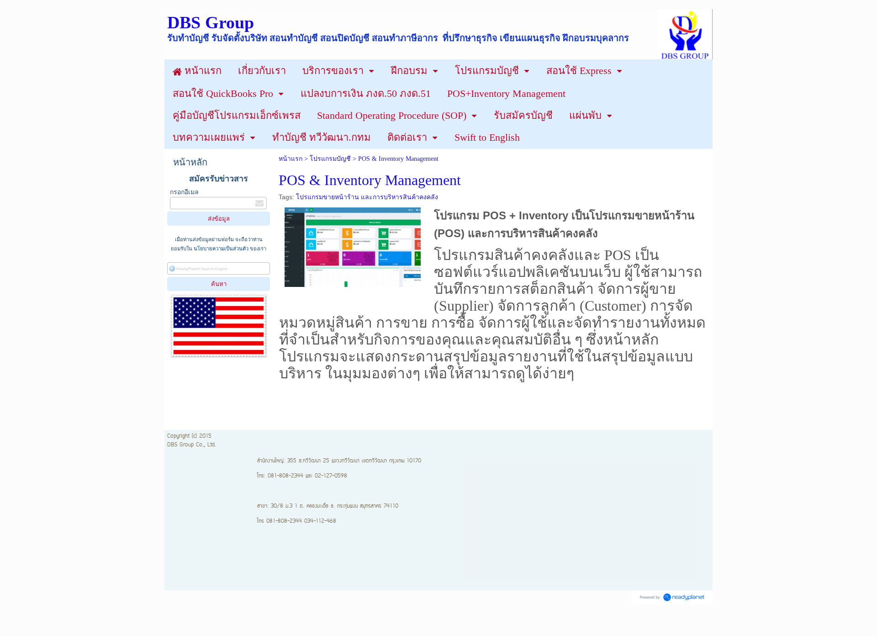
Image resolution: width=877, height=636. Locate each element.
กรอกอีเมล (184, 192)
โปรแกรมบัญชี (330, 158)
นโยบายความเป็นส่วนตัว (221, 248)
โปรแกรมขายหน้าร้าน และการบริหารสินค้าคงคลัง (367, 197)
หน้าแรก (290, 158)
